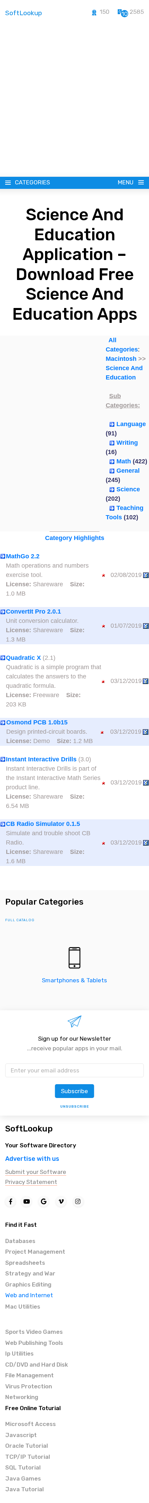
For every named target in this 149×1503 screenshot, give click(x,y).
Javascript (21, 1435)
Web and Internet (29, 1295)
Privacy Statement (31, 1181)
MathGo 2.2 (23, 556)
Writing (127, 442)
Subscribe (74, 1091)
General (128, 470)
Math (123, 461)
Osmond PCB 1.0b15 (37, 722)
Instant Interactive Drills (41, 759)
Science (128, 489)
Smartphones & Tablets (74, 980)
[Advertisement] (74, 99)
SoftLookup (29, 1129)
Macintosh (121, 358)
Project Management (35, 1251)
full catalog (20, 920)
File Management (29, 1375)
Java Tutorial (24, 1489)
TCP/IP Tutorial (27, 1456)
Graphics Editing (28, 1284)
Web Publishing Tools (34, 1342)
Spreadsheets (25, 1262)
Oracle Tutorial (26, 1445)
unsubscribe (74, 1107)
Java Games (23, 1478)
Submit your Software (35, 1171)
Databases (20, 1240)
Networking (21, 1397)
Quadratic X (23, 657)
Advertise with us (32, 1159)
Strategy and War (30, 1273)
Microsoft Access (30, 1423)
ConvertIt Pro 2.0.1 (33, 611)
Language (131, 424)
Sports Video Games (34, 1331)
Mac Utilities (22, 1306)
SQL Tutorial (23, 1467)
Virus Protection (28, 1386)
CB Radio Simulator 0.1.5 (43, 823)
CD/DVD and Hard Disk (36, 1364)
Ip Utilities (19, 1353)
